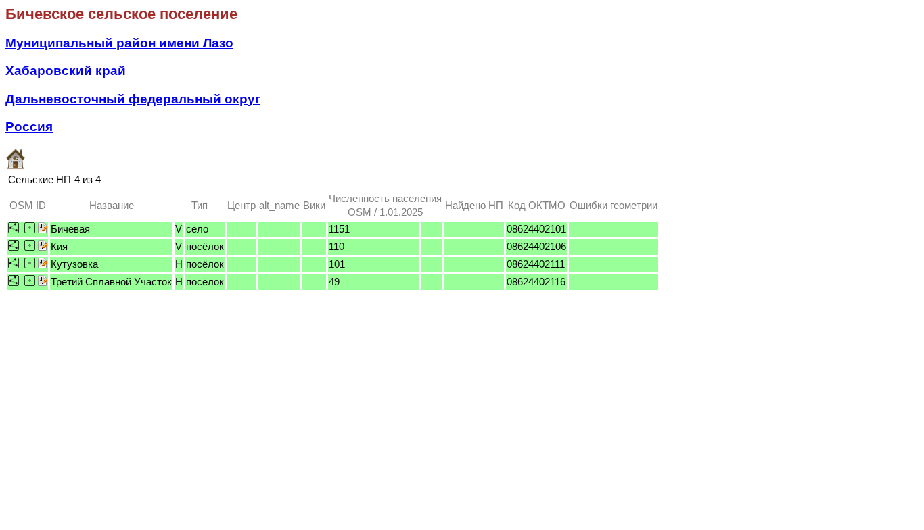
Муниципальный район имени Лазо (119, 43)
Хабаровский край (65, 71)
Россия (29, 127)
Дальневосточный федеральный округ (132, 99)
